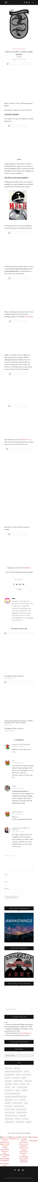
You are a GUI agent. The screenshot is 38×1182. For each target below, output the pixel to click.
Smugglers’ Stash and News (14, 676)
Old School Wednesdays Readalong (15, 1096)
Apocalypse (8, 1068)
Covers (18, 1074)
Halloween (28, 1081)
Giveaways (8, 1081)
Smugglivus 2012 (21, 1109)
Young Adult (20, 1122)
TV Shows (25, 1118)
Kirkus (23, 1084)
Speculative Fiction (11, 1115)
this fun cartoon (25, 439)
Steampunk (22, 1115)
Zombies (28, 1122)
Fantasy (23, 1077)
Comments (19, 579)
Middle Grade (9, 1090)
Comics (26, 1071)
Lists (13, 1087)
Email (6, 881)
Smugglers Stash (19, 49)
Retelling (22, 1099)
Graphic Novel (18, 1081)
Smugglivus (8, 1106)
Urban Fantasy (9, 1122)
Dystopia (7, 1077)
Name (6, 874)
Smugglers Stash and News (13, 728)
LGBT (28, 1084)
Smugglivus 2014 (22, 1112)
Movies (18, 1090)
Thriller (17, 1118)
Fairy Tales (16, 1077)
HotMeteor (27, 568)
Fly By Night (28, 317)
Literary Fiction (22, 1087)
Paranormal (8, 1099)
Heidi (14, 786)
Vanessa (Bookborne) (21, 744)
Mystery (24, 1090)
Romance (8, 1103)
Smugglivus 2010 (19, 1106)
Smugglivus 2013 (10, 1112)
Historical (8, 1084)
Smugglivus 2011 (9, 1109)
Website (6, 889)
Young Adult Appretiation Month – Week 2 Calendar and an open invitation (18, 721)
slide (25, 1103)
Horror (16, 1084)
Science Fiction (17, 1103)
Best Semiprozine (25, 1033)
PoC (16, 1099)
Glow (30, 269)
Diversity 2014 (27, 1074)
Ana (19, 589)
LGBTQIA (7, 1087)
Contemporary (9, 1074)
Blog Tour (17, 1068)
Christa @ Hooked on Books (21, 828)
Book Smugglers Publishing (13, 1071)
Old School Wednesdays (12, 1093)
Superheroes (9, 1118)
